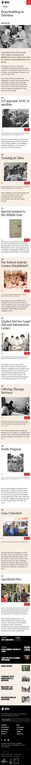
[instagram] (8, 740)
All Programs (5, 729)
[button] (28, 129)
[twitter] (4, 740)
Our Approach (5, 727)
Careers (19, 732)
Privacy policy (17, 754)
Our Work (4, 725)
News (18, 725)
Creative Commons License (7, 754)
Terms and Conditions (7, 756)
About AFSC (4, 732)
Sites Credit (16, 756)
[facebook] (1, 740)
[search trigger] (24, 2)
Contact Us (20, 734)
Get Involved (20, 727)
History (3, 734)
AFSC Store (20, 729)
